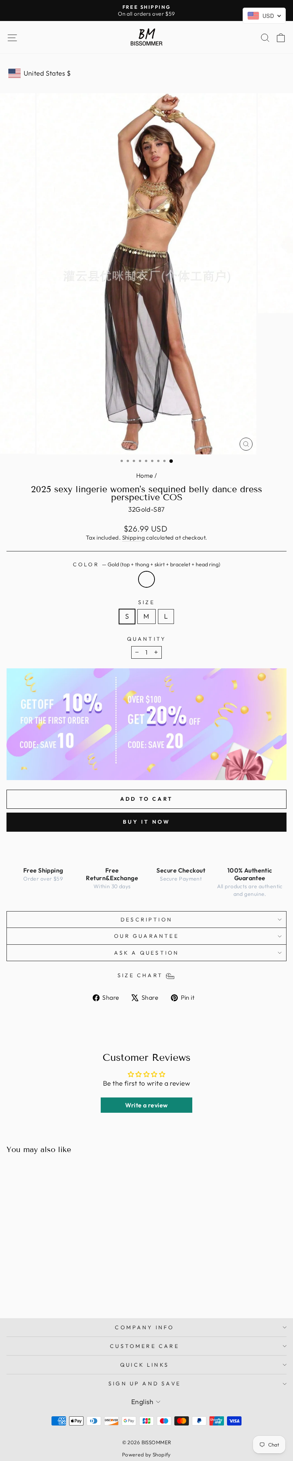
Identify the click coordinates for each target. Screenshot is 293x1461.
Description (146, 919)
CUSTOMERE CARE (144, 1346)
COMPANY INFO (144, 1327)
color (146, 564)
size (146, 602)
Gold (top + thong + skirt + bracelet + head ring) (146, 579)
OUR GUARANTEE (146, 936)
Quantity (146, 638)
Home (144, 475)
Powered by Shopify (146, 1454)
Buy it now (147, 821)
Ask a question (146, 952)
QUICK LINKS (144, 1364)
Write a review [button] (146, 1105)
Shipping (133, 537)
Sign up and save (144, 1383)
